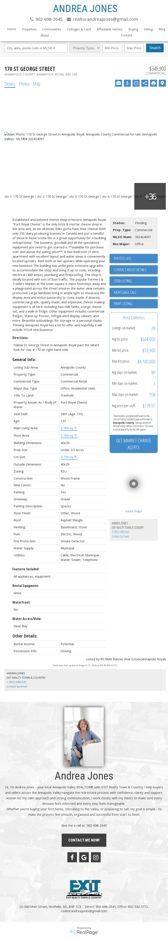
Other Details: (24, 636)
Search (155, 48)
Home (11, 29)
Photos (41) (122, 258)
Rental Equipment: (25, 585)
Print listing (123, 303)
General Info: (24, 359)
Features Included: (25, 569)
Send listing (123, 280)
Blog (162, 29)
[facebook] (72, 857)
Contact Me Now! (84, 840)
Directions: (20, 337)
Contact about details (130, 269)
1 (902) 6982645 (120, 532)
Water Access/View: (27, 618)
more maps (133, 511)
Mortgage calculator (136, 292)
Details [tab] (9, 83)
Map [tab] (36, 83)
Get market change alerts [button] (133, 443)
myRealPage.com (84, 932)
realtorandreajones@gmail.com (84, 911)
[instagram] (96, 857)
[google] (84, 857)
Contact (126, 35)
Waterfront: (21, 602)
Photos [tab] (24, 83)
